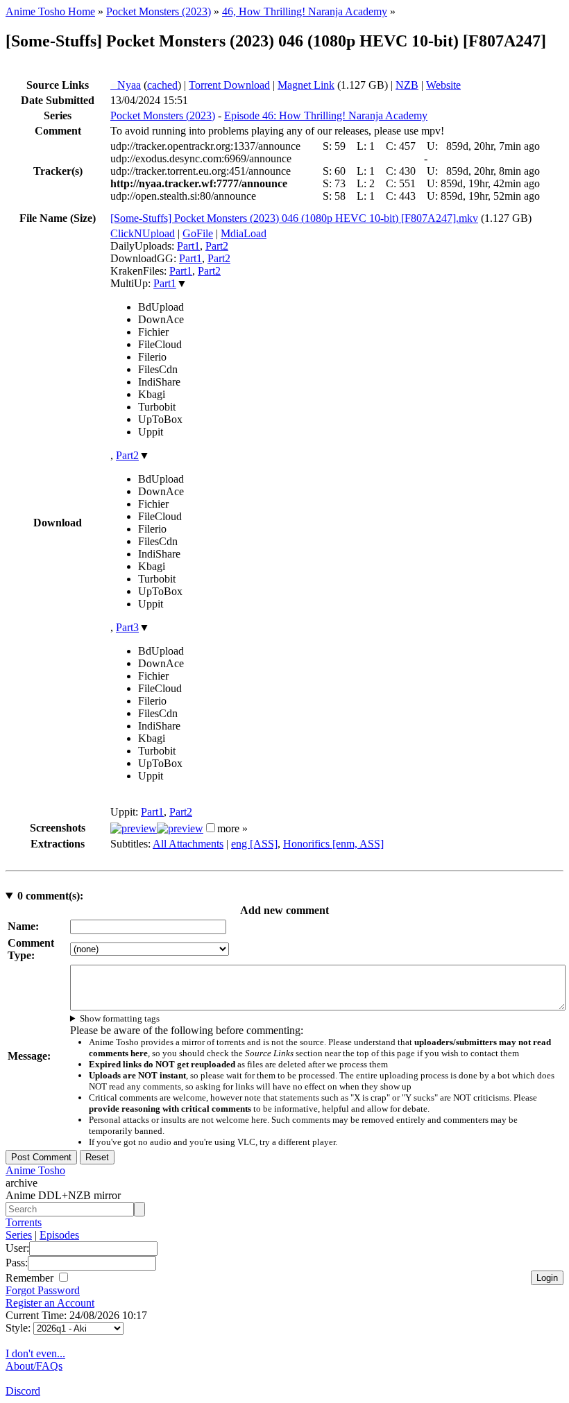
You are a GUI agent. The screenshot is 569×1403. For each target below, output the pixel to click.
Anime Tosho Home (50, 11)
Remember (31, 1278)
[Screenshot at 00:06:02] (180, 828)
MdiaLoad (243, 233)
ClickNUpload (142, 233)
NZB (407, 85)
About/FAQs (34, 1366)
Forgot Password (43, 1290)
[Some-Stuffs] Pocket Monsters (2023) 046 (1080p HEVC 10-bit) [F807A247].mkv (294, 218)
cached (162, 85)
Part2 (216, 246)
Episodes (59, 1235)
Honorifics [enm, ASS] (333, 844)
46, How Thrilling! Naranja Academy (304, 11)
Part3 (127, 627)
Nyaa (125, 85)
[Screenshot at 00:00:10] (133, 828)
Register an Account (50, 1303)
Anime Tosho (35, 1170)
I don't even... (35, 1353)
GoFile (197, 233)
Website (443, 85)
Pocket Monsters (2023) (158, 11)
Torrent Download (229, 85)
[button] (210, 827)
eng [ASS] (254, 844)
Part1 (188, 246)
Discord (23, 1391)
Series (19, 1235)
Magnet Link (306, 85)
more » (232, 828)
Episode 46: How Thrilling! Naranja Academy (325, 115)
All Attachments (188, 844)
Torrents (24, 1222)
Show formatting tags (120, 1018)
